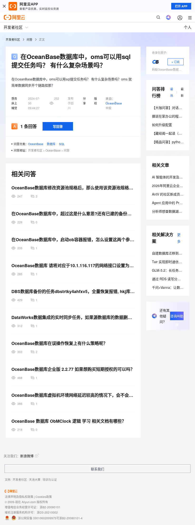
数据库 (51, 144)
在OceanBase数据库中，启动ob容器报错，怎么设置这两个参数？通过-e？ (73, 239)
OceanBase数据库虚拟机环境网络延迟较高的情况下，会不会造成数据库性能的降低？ (73, 395)
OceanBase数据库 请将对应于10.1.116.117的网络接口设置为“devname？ (73, 265)
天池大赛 (34, 479)
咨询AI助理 (176, 317)
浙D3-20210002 (47, 512)
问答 (29, 39)
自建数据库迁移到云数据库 (172, 253)
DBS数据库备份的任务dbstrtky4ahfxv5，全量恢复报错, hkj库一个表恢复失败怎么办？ (73, 291)
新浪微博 (27, 455)
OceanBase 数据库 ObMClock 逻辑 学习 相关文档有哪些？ (68, 421)
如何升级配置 (162, 124)
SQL (62, 144)
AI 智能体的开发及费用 (169, 177)
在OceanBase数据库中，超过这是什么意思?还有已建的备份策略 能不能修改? (73, 214)
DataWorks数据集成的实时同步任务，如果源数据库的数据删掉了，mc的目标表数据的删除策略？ (73, 317)
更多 (178, 238)
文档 (7, 479)
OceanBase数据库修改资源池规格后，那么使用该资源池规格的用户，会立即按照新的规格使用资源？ (73, 188)
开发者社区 (13, 39)
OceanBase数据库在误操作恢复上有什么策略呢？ (59, 343)
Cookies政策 (43, 497)
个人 (187, 27)
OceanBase (114, 103)
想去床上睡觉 (14, 103)
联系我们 (97, 468)
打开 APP (181, 6)
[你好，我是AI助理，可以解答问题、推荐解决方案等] (168, 17)
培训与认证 (50, 479)
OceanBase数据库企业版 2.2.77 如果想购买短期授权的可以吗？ (73, 369)
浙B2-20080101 (50, 507)
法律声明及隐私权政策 (19, 497)
